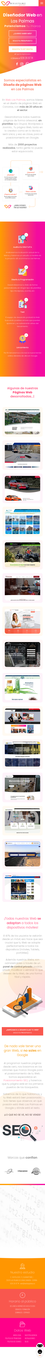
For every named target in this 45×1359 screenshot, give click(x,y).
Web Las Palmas (15, 99)
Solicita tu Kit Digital (22, 49)
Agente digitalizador (23, 54)
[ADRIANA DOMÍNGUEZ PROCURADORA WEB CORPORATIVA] (22, 621)
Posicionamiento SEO (15, 1080)
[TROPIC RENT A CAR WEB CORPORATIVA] (22, 853)
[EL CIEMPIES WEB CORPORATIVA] (22, 421)
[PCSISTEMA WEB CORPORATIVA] (22, 455)
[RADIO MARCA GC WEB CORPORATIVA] (22, 887)
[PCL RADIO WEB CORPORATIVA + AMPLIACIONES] (22, 721)
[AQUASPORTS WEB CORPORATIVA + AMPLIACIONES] (22, 521)
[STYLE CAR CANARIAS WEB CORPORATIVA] (22, 654)
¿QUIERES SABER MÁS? (22, 33)
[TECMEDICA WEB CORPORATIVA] (22, 820)
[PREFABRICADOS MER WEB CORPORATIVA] (22, 754)
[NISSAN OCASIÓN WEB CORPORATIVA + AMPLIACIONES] (22, 488)
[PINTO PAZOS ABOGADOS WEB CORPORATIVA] (22, 588)
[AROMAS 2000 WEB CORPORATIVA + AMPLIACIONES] (22, 687)
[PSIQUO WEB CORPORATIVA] (22, 787)
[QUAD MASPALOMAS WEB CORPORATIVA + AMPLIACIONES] (22, 554)
